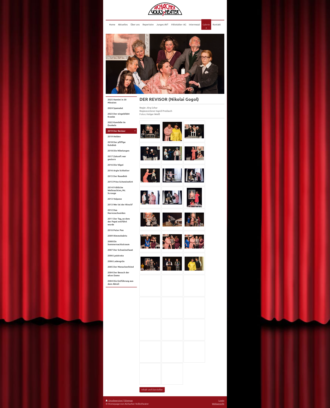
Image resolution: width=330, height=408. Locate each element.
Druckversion (115, 400)
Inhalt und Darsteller (152, 389)
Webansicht (218, 403)
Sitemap (128, 400)
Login (221, 400)
